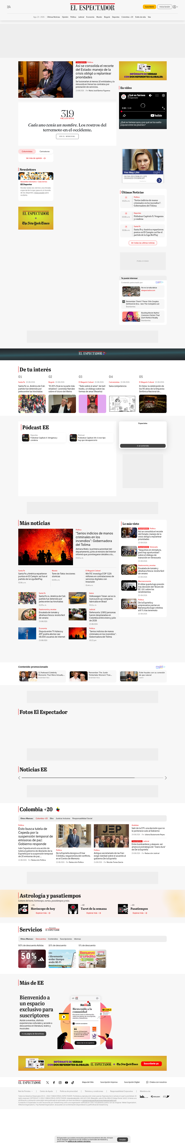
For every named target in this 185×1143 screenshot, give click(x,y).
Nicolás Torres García (115, 862)
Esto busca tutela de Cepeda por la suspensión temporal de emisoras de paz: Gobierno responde (35, 836)
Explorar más (41, 913)
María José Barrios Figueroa (99, 90)
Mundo (54, 571)
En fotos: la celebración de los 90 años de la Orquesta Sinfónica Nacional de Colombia (151, 389)
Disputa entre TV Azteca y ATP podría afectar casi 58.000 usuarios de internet (52, 634)
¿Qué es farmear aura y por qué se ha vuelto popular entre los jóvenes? (140, 123)
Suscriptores (143, 529)
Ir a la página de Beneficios (33, 1034)
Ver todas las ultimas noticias (143, 243)
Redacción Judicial (152, 853)
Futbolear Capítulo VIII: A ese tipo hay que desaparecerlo (92, 439)
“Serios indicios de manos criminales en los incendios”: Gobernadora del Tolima (147, 203)
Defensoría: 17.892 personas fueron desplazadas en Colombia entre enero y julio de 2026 (102, 616)
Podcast (81, 435)
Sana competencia (117, 386)
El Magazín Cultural (93, 571)
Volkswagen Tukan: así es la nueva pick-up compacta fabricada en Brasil (102, 599)
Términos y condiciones (94, 1091)
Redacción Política (38, 860)
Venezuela (154, 547)
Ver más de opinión (34, 158)
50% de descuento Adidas (31, 945)
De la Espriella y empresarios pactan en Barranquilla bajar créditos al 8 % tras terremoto (150, 606)
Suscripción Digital (131, 1082)
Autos (91, 593)
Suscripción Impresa (108, 1082)
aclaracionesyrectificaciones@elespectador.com (99, 1100)
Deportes (137, 213)
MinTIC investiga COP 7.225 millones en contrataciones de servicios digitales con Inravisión (100, 577)
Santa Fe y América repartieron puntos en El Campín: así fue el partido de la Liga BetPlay (148, 232)
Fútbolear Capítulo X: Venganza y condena (148, 217)
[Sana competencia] (122, 404)
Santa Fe (137, 226)
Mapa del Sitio (88, 1082)
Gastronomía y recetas (47, 609)
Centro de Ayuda (46, 1091)
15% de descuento (57, 945)
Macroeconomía (144, 581)
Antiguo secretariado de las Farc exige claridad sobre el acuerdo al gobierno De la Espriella (110, 856)
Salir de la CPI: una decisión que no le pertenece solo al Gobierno (148, 829)
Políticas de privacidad (69, 1091)
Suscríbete (149, 7)
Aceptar (122, 1139)
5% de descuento (87, 945)
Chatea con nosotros (158, 1082)
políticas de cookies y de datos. (79, 1141)
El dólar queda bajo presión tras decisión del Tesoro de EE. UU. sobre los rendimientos (151, 588)
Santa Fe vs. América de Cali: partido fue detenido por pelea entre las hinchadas (31, 389)
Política (90, 62)
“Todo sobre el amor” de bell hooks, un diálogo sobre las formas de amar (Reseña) (92, 389)
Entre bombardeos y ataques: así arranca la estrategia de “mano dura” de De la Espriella (148, 847)
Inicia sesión (39, 193)
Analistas (135, 825)
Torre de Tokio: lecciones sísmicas (63, 575)
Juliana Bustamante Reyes (155, 834)
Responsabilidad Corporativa (121, 1091)
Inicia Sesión (165, 7)
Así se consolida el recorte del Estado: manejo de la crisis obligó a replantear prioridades (95, 71)
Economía (43, 628)
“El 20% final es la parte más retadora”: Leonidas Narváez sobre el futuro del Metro (61, 389)
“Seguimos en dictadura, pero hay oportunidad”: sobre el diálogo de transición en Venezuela (149, 554)
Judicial (92, 609)
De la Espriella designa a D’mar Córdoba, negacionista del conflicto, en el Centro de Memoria (73, 856)
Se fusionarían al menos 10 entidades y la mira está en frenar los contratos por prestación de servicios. (95, 84)
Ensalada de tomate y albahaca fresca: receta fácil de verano (52, 615)
